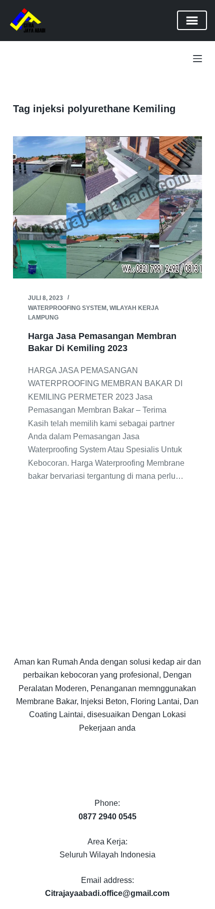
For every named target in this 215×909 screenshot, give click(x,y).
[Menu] (197, 58)
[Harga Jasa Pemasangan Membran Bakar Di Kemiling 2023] (107, 207)
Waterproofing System (67, 308)
